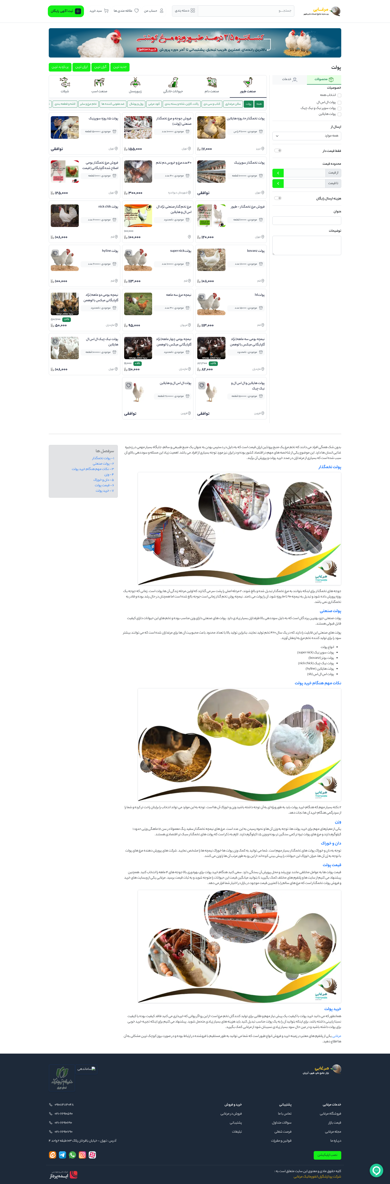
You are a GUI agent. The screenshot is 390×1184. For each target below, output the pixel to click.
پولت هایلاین (327, 114)
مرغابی (336, 1036)
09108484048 (64, 1105)
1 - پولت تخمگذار (103, 458)
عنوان (337, 212)
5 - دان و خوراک (103, 480)
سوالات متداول (282, 1123)
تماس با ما (285, 1114)
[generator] (63, 1174)
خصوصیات (334, 88)
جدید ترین (120, 67)
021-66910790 (63, 1132)
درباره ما (335, 1141)
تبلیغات (237, 1132)
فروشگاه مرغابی (330, 1114)
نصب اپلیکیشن (327, 1155)
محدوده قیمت (332, 164)
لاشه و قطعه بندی (65, 104)
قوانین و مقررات (281, 1141)
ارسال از (336, 127)
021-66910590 (64, 1114)
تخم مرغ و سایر (88, 104)
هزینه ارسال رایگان (328, 199)
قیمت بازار (335, 1123)
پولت (248, 104)
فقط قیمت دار (332, 151)
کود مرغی (154, 104)
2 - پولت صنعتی (103, 464)
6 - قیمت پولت (104, 485)
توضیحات (335, 231)
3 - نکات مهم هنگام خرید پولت (93, 469)
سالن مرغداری (233, 104)
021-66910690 (63, 1123)
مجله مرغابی (333, 1132)
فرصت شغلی (283, 1132)
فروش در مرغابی (231, 1114)
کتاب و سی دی (212, 104)
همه (259, 104)
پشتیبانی (236, 1123)
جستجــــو (285, 11)
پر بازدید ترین (60, 67)
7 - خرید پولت (105, 491)
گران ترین (100, 67)
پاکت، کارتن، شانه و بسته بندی (182, 104)
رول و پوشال (136, 104)
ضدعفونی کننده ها (113, 104)
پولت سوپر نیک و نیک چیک (318, 108)
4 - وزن (109, 475)
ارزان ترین (81, 67)
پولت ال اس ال (326, 102)
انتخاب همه (328, 95)
